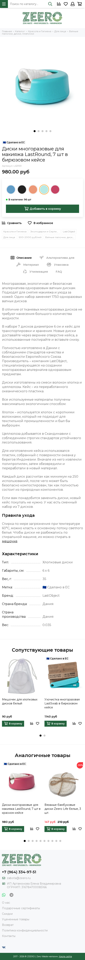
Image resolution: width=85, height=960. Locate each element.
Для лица (9, 237)
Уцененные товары (15, 919)
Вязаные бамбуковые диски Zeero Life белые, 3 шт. (62, 809)
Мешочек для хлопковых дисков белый (19, 701)
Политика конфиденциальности (25, 930)
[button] (35, 131)
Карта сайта (65, 956)
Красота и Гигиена (14, 231)
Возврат (8, 925)
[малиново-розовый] (55, 189)
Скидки (7, 914)
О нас (6, 902)
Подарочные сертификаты (21, 908)
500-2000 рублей (30, 237)
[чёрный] (22, 189)
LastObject (69, 231)
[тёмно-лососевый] (33, 189)
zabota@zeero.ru (19, 878)
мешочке (9, 541)
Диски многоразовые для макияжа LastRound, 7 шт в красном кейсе (21, 809)
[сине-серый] (11, 189)
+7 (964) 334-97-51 (19, 872)
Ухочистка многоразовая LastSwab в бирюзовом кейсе (62, 703)
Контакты (8, 936)
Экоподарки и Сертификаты (45, 231)
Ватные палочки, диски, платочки (60, 237)
